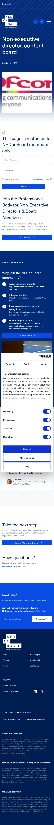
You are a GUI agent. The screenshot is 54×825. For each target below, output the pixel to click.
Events (6, 660)
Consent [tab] (10, 364)
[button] (35, 21)
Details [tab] (27, 364)
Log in (23, 186)
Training (6, 665)
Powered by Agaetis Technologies (27, 822)
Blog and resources (11, 691)
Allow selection (27, 458)
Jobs (5, 654)
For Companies (36, 654)
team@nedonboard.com (14, 566)
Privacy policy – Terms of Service (17, 712)
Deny (27, 466)
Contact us (34, 665)
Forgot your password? (42, 178)
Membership (35, 660)
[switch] (47, 420)
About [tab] (44, 364)
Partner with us (9, 685)
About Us (7, 679)
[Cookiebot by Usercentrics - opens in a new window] (39, 356)
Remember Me (11, 179)
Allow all (27, 449)
